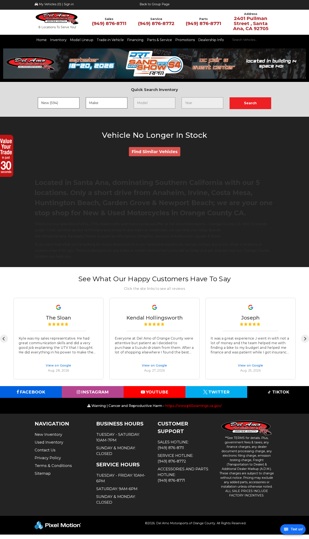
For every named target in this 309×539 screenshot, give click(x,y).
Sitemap (43, 473)
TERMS (239, 438)
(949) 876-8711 (109, 23)
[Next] (305, 339)
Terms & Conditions (53, 465)
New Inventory (48, 434)
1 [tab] (154, 77)
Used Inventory (49, 442)
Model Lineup (81, 40)
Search (250, 103)
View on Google (58, 366)
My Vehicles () (50, 4)
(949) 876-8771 (203, 23)
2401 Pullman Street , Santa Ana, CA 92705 (250, 23)
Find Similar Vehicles (155, 151)
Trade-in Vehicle (110, 40)
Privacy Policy (48, 458)
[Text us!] (293, 530)
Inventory (58, 40)
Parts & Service (159, 40)
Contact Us (45, 450)
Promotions (185, 40)
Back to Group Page (155, 4)
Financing (135, 40)
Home (41, 40)
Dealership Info (211, 40)
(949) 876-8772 (156, 23)
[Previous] (4, 339)
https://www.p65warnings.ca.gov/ (193, 406)
